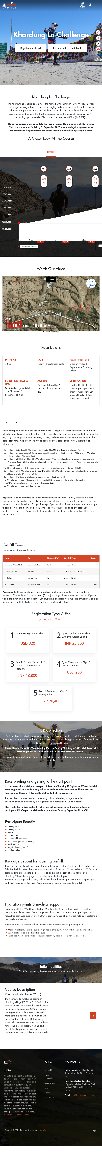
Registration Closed (30, 48)
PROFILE (51, 152)
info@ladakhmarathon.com (17, 1115)
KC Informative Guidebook (67, 48)
